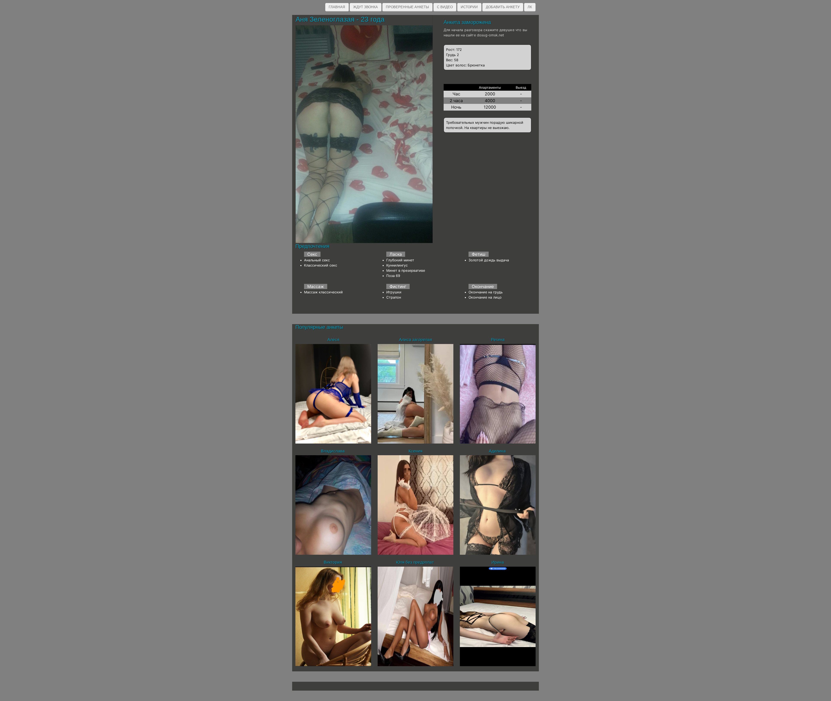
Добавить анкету (503, 7)
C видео (445, 7)
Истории (469, 7)
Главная (337, 7)
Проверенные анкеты (407, 7)
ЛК (530, 7)
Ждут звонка (365, 7)
